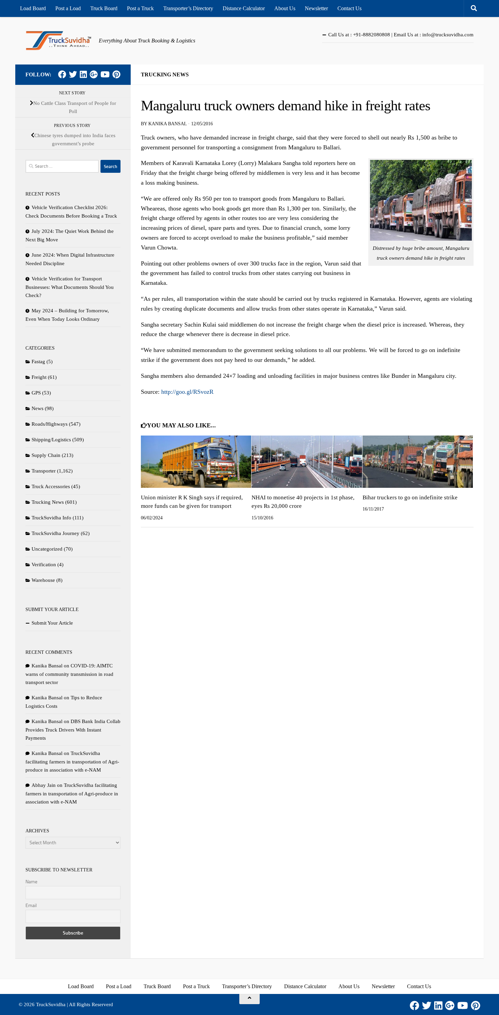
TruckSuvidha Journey (55, 533)
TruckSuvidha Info (51, 517)
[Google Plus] (94, 74)
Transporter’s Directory (188, 8)
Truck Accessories (51, 486)
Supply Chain (46, 455)
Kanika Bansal (167, 123)
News (37, 408)
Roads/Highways (50, 424)
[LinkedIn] (83, 74)
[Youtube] (105, 74)
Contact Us (349, 8)
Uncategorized (47, 549)
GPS (36, 392)
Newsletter (316, 8)
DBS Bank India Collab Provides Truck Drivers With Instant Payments (73, 730)
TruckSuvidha (51, 1004)
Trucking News (165, 74)
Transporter (44, 471)
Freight (39, 377)
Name (31, 882)
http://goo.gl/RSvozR (187, 391)
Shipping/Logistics (51, 439)
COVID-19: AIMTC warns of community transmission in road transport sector (69, 674)
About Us (284, 8)
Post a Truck (140, 8)
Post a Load (68, 8)
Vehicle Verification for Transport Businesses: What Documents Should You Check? (69, 287)
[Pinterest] (116, 74)
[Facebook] (62, 74)
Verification (44, 564)
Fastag (38, 361)
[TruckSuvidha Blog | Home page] (58, 41)
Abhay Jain (44, 785)
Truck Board (103, 8)
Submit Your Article (52, 623)
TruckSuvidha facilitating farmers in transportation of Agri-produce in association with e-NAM (72, 762)
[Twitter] (73, 74)
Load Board (33, 8)
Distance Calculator (244, 8)
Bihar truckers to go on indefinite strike (410, 497)
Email (31, 905)
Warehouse (43, 580)
